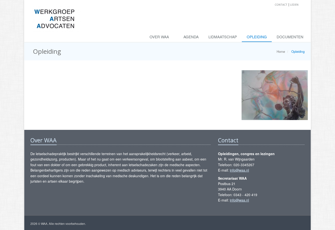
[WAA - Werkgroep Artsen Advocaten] (56, 16)
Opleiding (257, 36)
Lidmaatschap (222, 36)
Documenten (290, 36)
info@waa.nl (239, 170)
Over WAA (160, 36)
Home (281, 51)
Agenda (191, 36)
